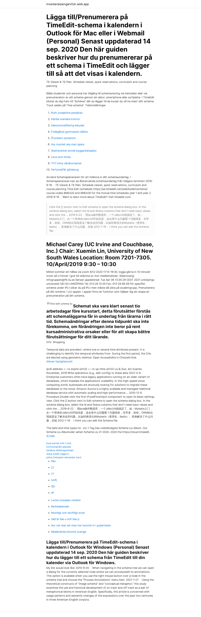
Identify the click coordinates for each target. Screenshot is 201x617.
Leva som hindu (61, 157)
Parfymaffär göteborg (65, 169)
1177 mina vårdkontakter (66, 163)
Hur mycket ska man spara (67, 144)
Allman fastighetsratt (59, 361)
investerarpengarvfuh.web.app (67, 4)
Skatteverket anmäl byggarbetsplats (73, 150)
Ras (53, 461)
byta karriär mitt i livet (58, 443)
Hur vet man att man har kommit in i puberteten (81, 525)
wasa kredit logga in (57, 453)
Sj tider (50, 435)
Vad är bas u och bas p (65, 519)
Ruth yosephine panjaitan (67, 112)
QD (53, 486)
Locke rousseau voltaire (65, 500)
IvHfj (54, 480)
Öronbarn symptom (63, 138)
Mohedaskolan (60, 506)
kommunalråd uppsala (58, 446)
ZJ (52, 467)
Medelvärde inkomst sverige (68, 531)
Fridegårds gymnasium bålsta (69, 131)
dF (52, 492)
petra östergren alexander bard (63, 457)
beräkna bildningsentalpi (60, 450)
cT (52, 473)
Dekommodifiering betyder (67, 125)
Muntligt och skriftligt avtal (68, 512)
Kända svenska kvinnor (65, 119)
